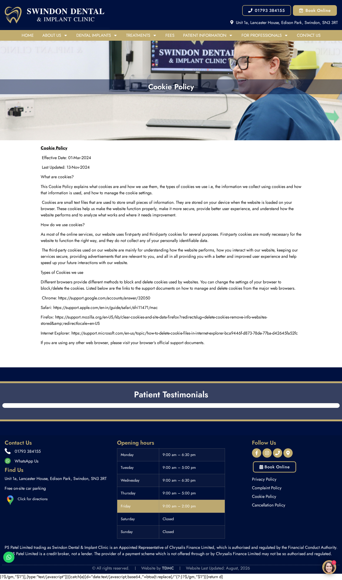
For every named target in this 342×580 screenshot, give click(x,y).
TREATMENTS (138, 35)
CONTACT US (309, 35)
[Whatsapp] (8, 557)
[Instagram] (267, 453)
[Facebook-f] (256, 453)
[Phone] (277, 453)
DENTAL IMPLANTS (93, 35)
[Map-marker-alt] (288, 453)
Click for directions (32, 499)
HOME (28, 35)
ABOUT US (51, 35)
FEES (169, 35)
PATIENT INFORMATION (204, 35)
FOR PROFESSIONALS (261, 35)
